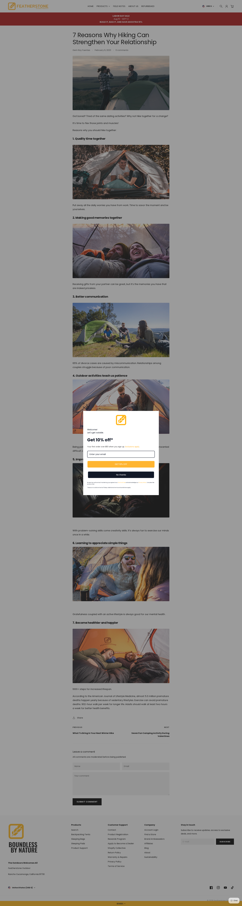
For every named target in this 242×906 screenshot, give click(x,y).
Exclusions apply (132, 446)
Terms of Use (121, 482)
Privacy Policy (142, 482)
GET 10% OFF (121, 464)
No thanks (121, 474)
